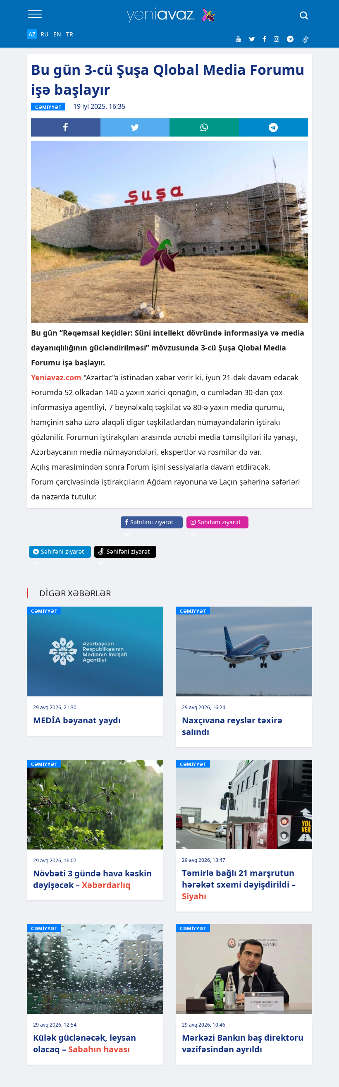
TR (69, 34)
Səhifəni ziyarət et (149, 528)
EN (57, 34)
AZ (32, 34)
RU (44, 34)
